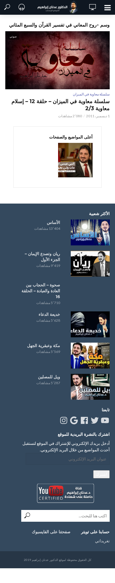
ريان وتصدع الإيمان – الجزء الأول (42, 256)
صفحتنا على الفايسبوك (51, 531)
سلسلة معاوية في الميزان (91, 94)
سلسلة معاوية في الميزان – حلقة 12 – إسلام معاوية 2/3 (61, 105)
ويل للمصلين (49, 376)
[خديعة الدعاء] (90, 324)
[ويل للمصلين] (90, 387)
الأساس (53, 222)
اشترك (101, 474)
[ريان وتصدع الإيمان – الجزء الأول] (90, 264)
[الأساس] (90, 232)
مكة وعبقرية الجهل (43, 345)
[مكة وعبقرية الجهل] (90, 356)
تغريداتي (102, 540)
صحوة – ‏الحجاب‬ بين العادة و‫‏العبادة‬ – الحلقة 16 (41, 290)
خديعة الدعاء (49, 314)
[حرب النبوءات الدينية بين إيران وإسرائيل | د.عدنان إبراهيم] (75, 160)
